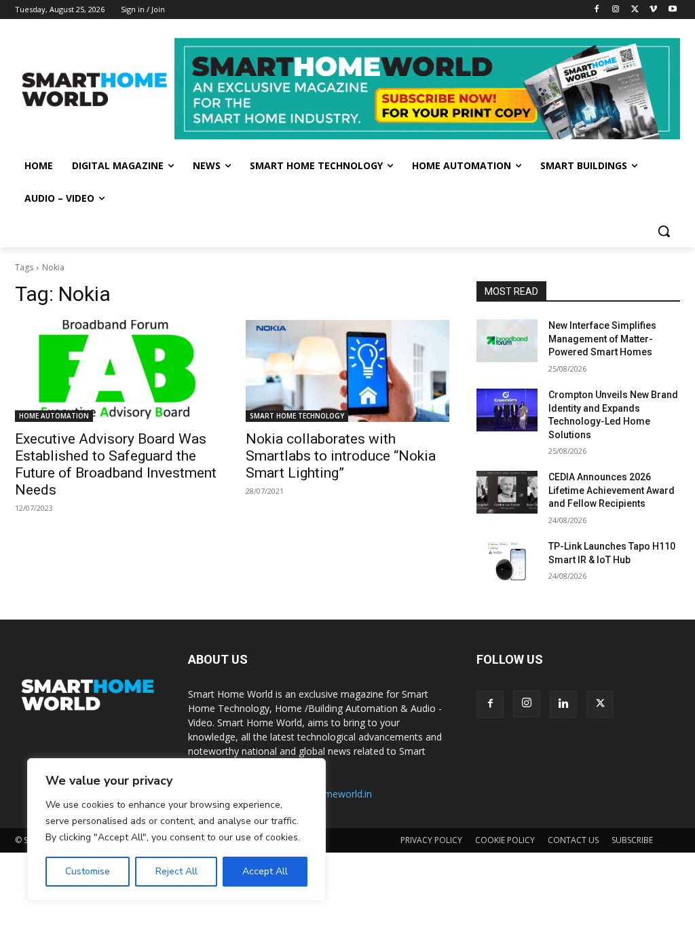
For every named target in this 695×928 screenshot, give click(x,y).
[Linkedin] (563, 704)
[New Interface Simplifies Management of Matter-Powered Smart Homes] (507, 340)
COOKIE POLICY (505, 840)
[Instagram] (616, 10)
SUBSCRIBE (632, 840)
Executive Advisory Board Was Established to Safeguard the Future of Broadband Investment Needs (116, 464)
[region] (176, 829)
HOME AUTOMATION (54, 416)
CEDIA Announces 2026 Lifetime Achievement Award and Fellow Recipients (611, 490)
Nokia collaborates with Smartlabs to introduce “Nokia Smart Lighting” (341, 456)
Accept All (265, 871)
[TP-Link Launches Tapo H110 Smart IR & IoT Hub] (507, 561)
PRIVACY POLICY (431, 840)
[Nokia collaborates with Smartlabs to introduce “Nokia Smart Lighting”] (347, 371)
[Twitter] (635, 10)
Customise (87, 871)
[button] (663, 231)
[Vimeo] (653, 10)
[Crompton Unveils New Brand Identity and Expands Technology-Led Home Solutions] (507, 410)
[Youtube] (672, 10)
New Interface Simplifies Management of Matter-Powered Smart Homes (602, 338)
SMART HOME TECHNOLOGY (297, 416)
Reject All (176, 871)
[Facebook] (597, 10)
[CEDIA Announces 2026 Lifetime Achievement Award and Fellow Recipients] (507, 492)
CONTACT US (573, 840)
